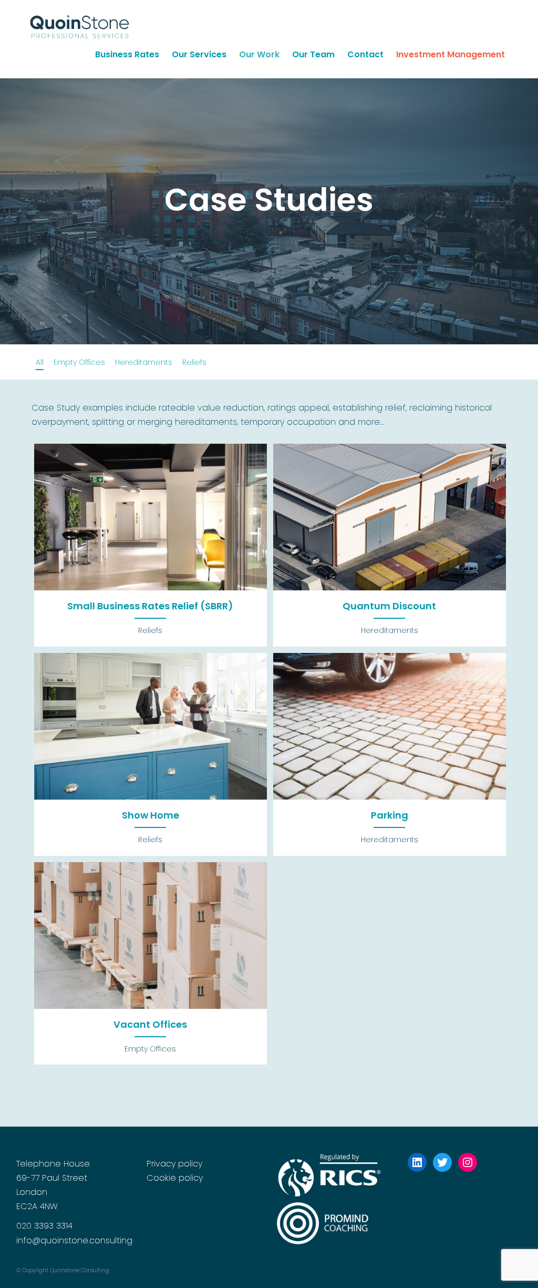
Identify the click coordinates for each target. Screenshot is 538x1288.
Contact (365, 54)
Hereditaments (143, 362)
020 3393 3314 (44, 1226)
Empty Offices (79, 362)
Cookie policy (175, 1178)
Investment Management (450, 54)
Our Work (259, 54)
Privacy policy (174, 1164)
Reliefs (194, 362)
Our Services (199, 54)
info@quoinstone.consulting (74, 1240)
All (40, 362)
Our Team (313, 54)
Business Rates (127, 54)
